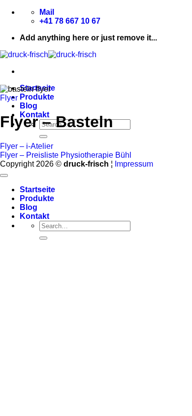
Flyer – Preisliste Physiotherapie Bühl (65, 155)
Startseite (37, 189)
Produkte (37, 97)
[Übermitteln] (43, 136)
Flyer (9, 98)
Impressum (134, 164)
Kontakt (34, 216)
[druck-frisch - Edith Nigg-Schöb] (48, 54)
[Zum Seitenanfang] (4, 175)
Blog (28, 106)
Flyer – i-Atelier (26, 146)
